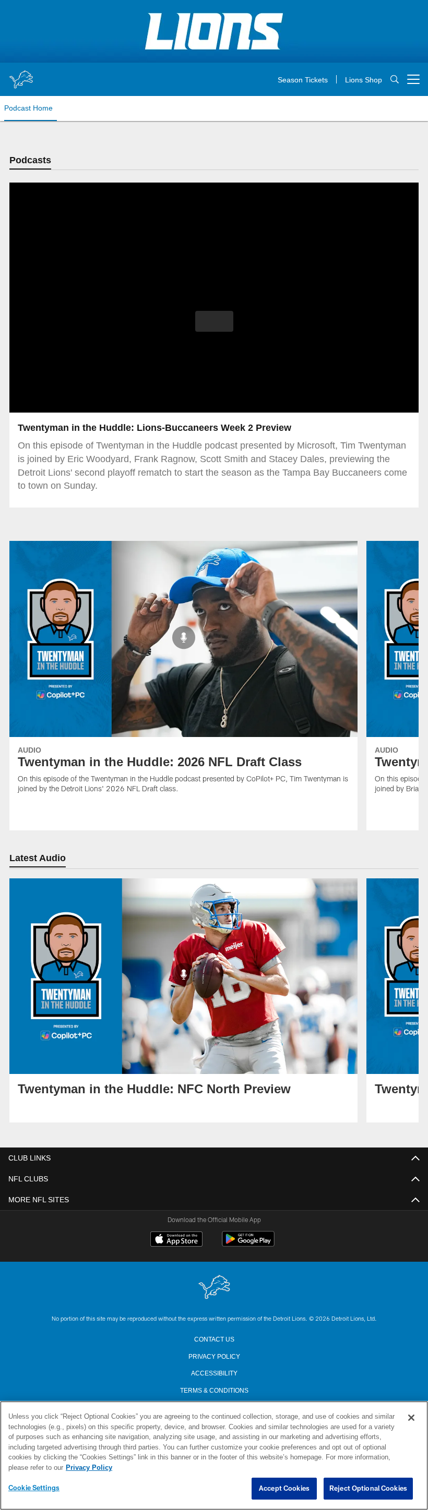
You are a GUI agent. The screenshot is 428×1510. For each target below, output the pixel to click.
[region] (214, 1456)
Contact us (214, 1339)
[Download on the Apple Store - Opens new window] (176, 1241)
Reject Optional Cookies (368, 1488)
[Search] (394, 80)
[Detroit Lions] (214, 1289)
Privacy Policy (214, 1356)
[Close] (411, 1418)
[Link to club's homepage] (20, 75)
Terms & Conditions (214, 1390)
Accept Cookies (284, 1488)
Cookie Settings (34, 1488)
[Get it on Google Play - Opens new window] (248, 1245)
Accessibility (214, 1373)
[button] (214, 321)
